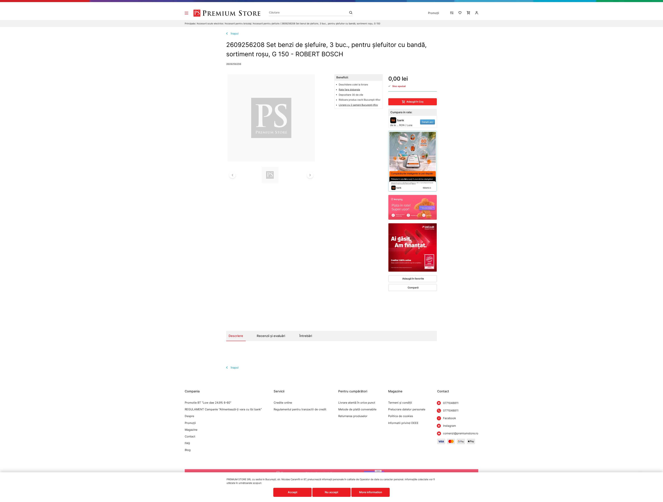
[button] (232, 175)
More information (370, 492)
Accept (292, 492)
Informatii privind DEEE (403, 423)
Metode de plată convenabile (357, 409)
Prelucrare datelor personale (406, 409)
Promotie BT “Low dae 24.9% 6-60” (208, 402)
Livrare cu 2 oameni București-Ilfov (358, 104)
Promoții (433, 13)
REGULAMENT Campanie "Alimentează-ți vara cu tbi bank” (223, 409)
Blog (188, 450)
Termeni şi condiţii (400, 402)
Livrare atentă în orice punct (356, 402)
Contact (190, 436)
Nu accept (331, 492)
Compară (413, 287)
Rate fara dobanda (349, 89)
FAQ (187, 443)
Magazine (191, 429)
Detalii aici (427, 121)
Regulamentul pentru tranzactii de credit (300, 409)
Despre (189, 416)
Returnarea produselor (352, 416)
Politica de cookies (400, 416)
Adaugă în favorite (413, 278)
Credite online (283, 402)
